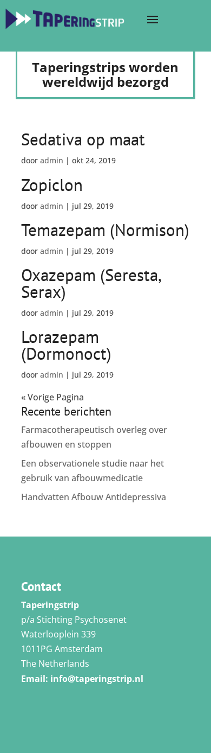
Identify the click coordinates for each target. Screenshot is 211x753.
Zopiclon (52, 185)
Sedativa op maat (83, 139)
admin (51, 160)
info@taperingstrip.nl (96, 679)
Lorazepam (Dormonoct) (66, 345)
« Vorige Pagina (52, 397)
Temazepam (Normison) (105, 230)
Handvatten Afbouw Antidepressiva (93, 497)
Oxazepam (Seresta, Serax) (91, 283)
